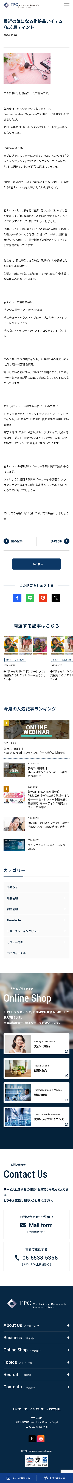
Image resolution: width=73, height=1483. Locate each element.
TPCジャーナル (12, 660)
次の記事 (56, 541)
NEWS (21, 660)
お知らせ (12, 887)
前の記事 (17, 541)
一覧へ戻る (36, 564)
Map (55, 1422)
